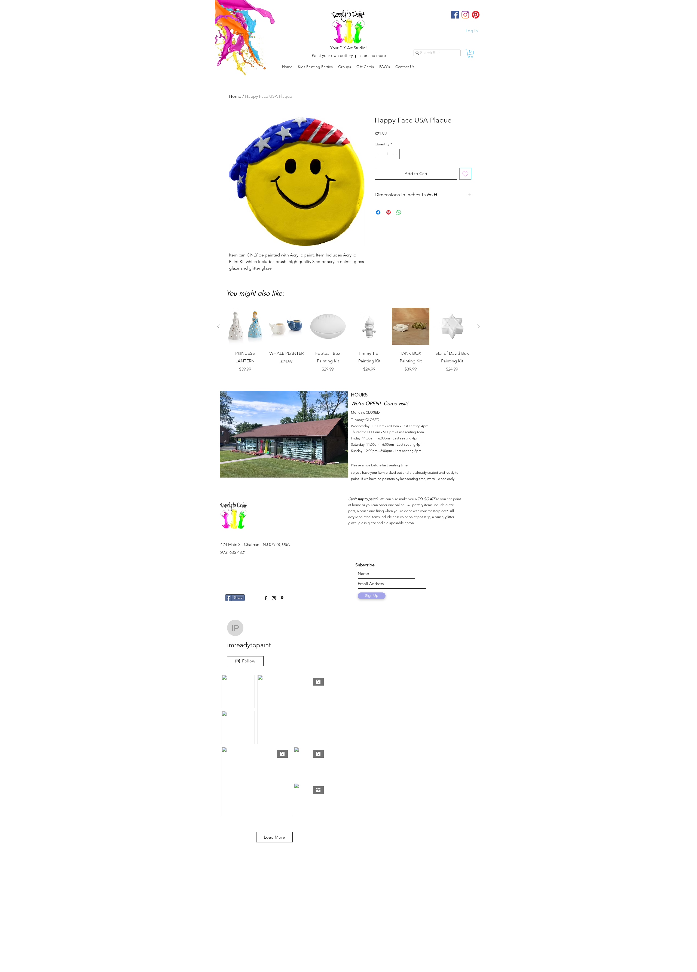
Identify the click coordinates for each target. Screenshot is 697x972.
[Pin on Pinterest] (388, 212)
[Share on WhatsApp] (399, 212)
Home (235, 96)
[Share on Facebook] (378, 212)
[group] (348, 343)
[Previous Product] (218, 326)
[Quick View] (245, 326)
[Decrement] (378, 154)
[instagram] (274, 598)
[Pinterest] (475, 15)
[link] (470, 53)
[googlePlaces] (282, 598)
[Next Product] (478, 326)
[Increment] (395, 154)
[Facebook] (455, 15)
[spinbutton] (387, 154)
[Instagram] (465, 15)
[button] (344, 67)
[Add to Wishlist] (465, 174)
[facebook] (265, 598)
